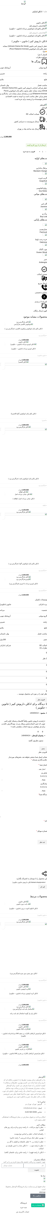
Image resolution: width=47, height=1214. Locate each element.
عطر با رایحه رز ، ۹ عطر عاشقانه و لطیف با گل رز (25, 1142)
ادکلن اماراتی (37, 12)
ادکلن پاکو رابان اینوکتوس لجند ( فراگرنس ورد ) (23, 479)
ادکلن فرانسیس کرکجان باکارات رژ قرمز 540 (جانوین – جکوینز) (23, 1053)
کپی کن (42, 887)
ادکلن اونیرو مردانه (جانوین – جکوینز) (23, 349)
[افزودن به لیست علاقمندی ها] (2, 16)
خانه (45, 12)
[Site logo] (23, 3)
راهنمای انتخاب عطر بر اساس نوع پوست (29, 1134)
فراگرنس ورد (42, 335)
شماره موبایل (41, 831)
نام (45, 821)
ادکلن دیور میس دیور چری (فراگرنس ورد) (23, 973)
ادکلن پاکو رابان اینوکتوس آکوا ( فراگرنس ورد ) (23, 564)
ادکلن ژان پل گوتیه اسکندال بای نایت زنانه (23, 1013)
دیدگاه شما (43, 794)
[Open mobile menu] (44, 3)
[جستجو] (6, 3)
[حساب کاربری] (2, 3)
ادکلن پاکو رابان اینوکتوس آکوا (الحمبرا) (23, 414)
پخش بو (44, 773)
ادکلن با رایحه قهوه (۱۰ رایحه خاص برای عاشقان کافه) (24, 1152)
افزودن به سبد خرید (29, 151)
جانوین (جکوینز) (41, 355)
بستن (43, 748)
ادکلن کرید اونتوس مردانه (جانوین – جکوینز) (23, 993)
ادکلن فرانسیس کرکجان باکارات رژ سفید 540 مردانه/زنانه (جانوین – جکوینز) (24, 1035)
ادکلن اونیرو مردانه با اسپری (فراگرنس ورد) (23, 584)
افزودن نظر (41, 700)
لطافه (44, 505)
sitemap (42, 1192)
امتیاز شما (42, 765)
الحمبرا (44, 420)
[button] (3, 324)
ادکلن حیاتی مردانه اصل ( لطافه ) (23, 499)
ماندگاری (43, 784)
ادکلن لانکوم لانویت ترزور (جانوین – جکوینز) (23, 908)
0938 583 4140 (31, 1112)
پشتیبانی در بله (36, 1205)
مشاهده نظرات (41, 57)
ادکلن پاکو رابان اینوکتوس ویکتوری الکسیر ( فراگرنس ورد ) (23, 329)
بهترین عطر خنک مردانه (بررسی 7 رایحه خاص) (27, 1138)
